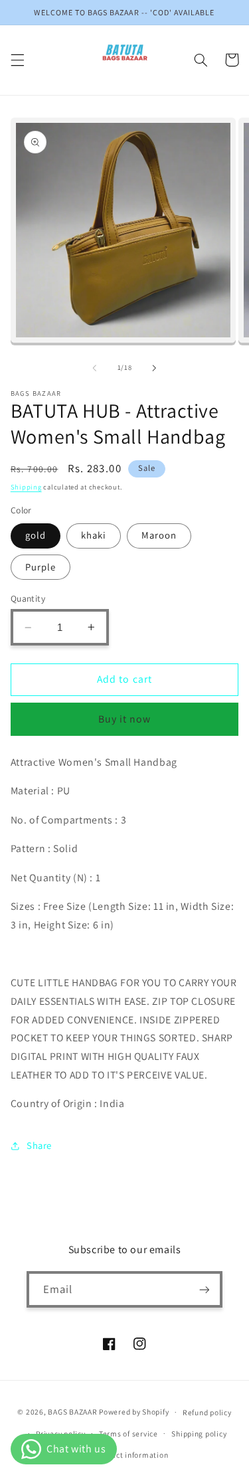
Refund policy (207, 1412)
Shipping (26, 486)
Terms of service (128, 1433)
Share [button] (39, 1145)
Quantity (28, 598)
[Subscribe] (204, 1289)
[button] (17, 59)
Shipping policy (198, 1433)
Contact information (131, 1455)
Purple (40, 567)
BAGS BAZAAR (72, 1412)
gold (35, 535)
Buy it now (124, 719)
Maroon (159, 535)
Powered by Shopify (134, 1412)
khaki (93, 535)
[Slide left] (94, 368)
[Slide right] (154, 368)
